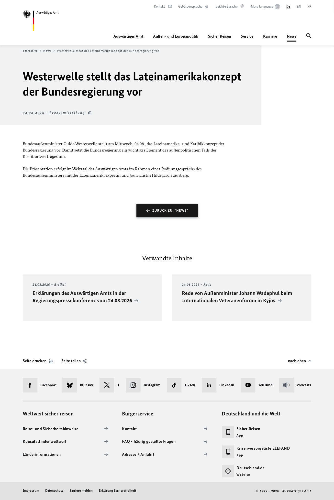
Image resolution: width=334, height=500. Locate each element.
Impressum (31, 491)
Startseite (30, 51)
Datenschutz (54, 491)
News (291, 38)
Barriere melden (81, 491)
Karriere (270, 36)
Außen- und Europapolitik (175, 36)
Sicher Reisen (219, 36)
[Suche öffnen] (308, 36)
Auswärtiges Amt (128, 36)
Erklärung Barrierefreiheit (117, 491)
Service (247, 36)
